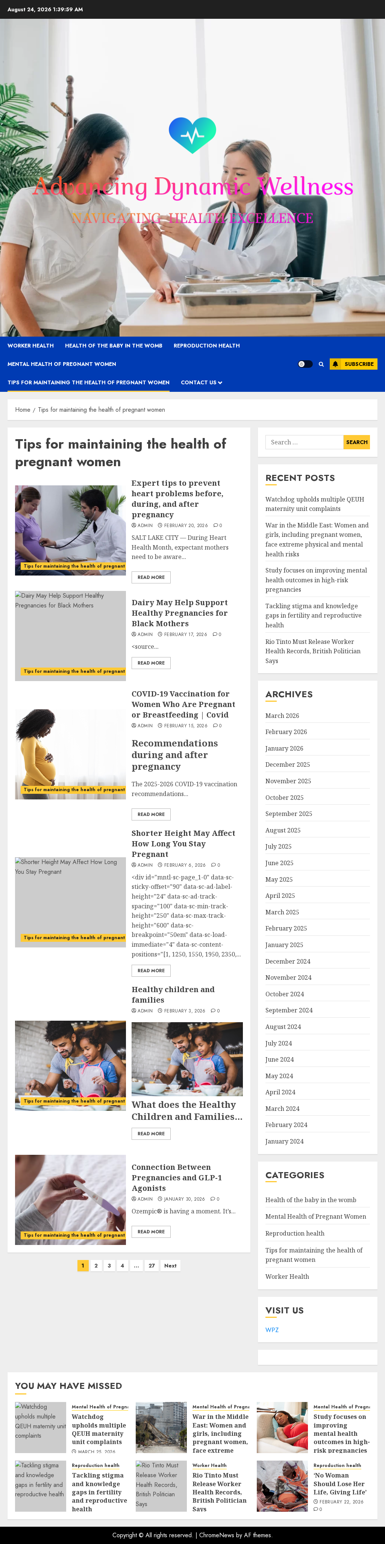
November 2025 (288, 781)
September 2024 (288, 1010)
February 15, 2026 (186, 726)
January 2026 (284, 748)
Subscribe (359, 364)
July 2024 (278, 1043)
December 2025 (287, 764)
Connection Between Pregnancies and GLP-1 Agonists (177, 1177)
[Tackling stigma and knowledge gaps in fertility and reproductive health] (40, 1486)
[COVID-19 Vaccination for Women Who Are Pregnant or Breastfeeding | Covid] (70, 754)
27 (152, 1265)
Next (170, 1265)
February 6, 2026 (185, 866)
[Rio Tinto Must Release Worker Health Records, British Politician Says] (161, 1486)
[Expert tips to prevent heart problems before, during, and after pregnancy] (70, 530)
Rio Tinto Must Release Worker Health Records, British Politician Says (313, 651)
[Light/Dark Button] (305, 364)
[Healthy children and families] (70, 1066)
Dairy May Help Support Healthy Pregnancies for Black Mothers (180, 612)
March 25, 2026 (97, 1452)
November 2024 (288, 977)
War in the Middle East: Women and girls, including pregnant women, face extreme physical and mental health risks (220, 1446)
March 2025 (282, 912)
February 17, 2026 (185, 635)
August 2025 (283, 830)
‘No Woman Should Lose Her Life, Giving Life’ (340, 1483)
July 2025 (278, 846)
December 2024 (287, 961)
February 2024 (286, 1125)
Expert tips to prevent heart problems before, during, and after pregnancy (177, 499)
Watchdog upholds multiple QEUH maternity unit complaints (99, 1429)
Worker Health (31, 345)
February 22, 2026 (342, 1502)
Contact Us (199, 382)
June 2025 (279, 863)
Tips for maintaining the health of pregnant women (89, 382)
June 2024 (279, 1059)
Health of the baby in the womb (113, 345)
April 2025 (280, 895)
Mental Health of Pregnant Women (62, 364)
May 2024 (279, 1076)
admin (145, 526)
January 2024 (284, 1141)
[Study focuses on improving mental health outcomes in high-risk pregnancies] (282, 1427)
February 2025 (286, 928)
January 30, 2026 (184, 1200)
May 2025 (279, 879)
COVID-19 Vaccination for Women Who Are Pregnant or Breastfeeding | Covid (183, 704)
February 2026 (286, 732)
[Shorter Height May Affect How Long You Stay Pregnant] (70, 902)
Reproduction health (207, 345)
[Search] (321, 364)
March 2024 (282, 1108)
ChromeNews (216, 1535)
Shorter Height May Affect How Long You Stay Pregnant (183, 843)
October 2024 (284, 994)
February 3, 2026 (185, 1011)
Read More (151, 577)
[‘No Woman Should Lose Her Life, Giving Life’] (282, 1486)
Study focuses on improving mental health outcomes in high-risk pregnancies (316, 580)
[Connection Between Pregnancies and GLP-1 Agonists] (70, 1200)
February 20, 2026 (186, 526)
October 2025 (284, 797)
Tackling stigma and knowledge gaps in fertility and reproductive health (313, 615)
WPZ (272, 1330)
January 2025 (284, 945)
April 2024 (280, 1092)
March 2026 (282, 716)
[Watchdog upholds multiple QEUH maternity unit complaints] (40, 1427)
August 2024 (283, 1027)
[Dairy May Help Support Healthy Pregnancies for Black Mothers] (70, 636)
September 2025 (288, 814)
